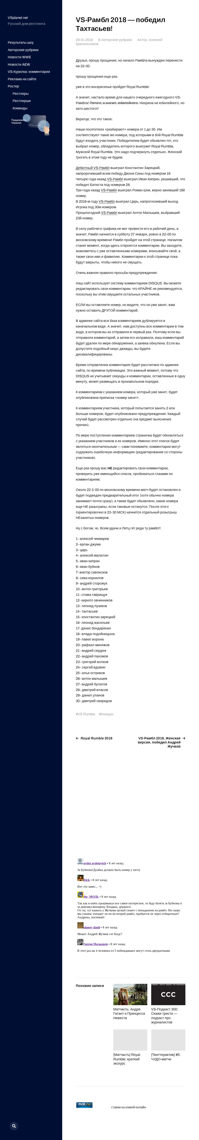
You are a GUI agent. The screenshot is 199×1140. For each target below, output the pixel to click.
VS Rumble (86, 714)
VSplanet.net (18, 18)
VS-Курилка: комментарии (29, 72)
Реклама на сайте (22, 79)
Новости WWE (19, 57)
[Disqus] (130, 801)
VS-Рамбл (115, 179)
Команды (20, 108)
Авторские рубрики (23, 50)
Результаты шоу (21, 42)
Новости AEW (19, 64)
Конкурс (107, 714)
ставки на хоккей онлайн (128, 1107)
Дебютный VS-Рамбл (93, 168)
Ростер (13, 86)
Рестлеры (21, 94)
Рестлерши (22, 101)
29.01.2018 (84, 40)
